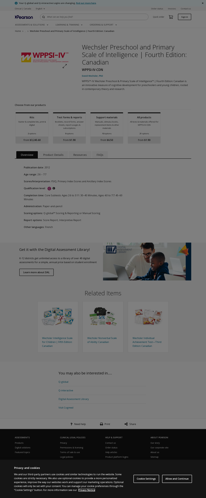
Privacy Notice (86, 490)
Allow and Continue (177, 478)
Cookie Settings (146, 478)
